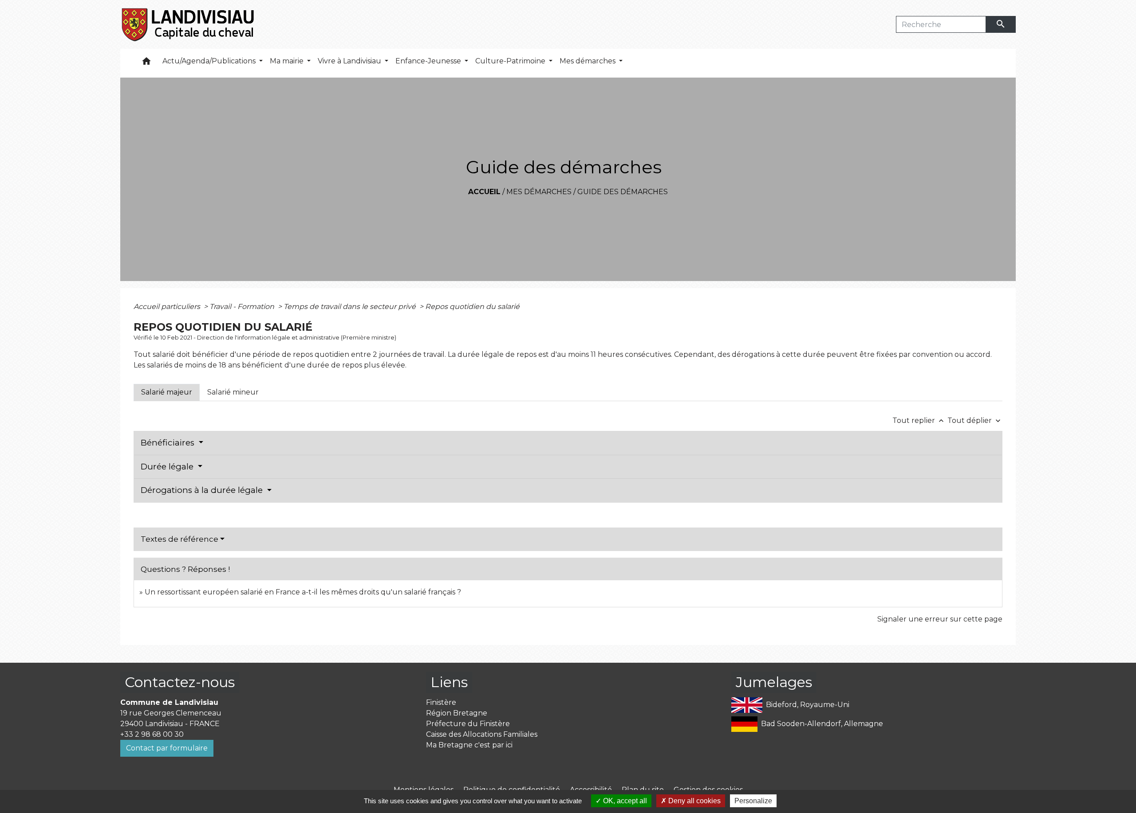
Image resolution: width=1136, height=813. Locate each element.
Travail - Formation (242, 306)
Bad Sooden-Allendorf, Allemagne (822, 723)
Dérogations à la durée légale (203, 490)
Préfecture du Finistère (468, 723)
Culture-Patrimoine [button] (511, 61)
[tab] (167, 392)
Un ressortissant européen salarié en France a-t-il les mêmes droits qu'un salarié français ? (303, 592)
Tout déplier (974, 420)
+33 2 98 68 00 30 (152, 734)
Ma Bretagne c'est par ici (469, 745)
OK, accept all (624, 801)
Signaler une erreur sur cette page (939, 619)
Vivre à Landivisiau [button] (350, 61)
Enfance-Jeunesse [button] (429, 61)
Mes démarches (539, 192)
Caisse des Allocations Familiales (481, 734)
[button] (146, 63)
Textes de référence (179, 539)
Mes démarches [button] (588, 61)
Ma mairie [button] (287, 61)
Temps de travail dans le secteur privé (351, 306)
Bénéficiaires (169, 443)
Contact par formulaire (167, 748)
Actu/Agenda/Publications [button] (209, 61)
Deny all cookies (694, 801)
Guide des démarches (622, 192)
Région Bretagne (456, 713)
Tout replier (919, 420)
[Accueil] (188, 24)
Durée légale (168, 466)
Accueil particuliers (168, 306)
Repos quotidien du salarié (472, 306)
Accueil (484, 192)
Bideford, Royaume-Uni (807, 704)
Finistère (441, 702)
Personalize (753, 801)
